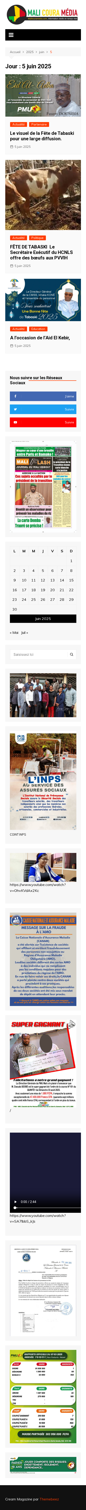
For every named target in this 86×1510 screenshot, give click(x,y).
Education (38, 329)
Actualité (18, 124)
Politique (37, 238)
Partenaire (39, 124)
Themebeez (49, 1499)
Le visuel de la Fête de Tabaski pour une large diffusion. (42, 136)
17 (24, 590)
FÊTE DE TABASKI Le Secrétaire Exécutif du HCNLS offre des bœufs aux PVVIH (41, 252)
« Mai (14, 632)
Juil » (24, 632)
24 (24, 599)
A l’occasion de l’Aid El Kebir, (40, 337)
